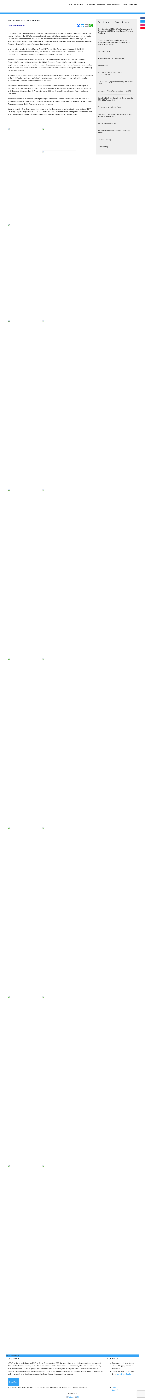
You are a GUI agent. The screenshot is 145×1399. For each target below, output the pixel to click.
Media (125, 5)
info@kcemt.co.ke (124, 1374)
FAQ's (114, 1387)
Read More (13, 1382)
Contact (115, 1390)
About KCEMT (78, 5)
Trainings (101, 5)
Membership (90, 5)
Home (70, 5)
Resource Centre (113, 5)
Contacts (133, 5)
